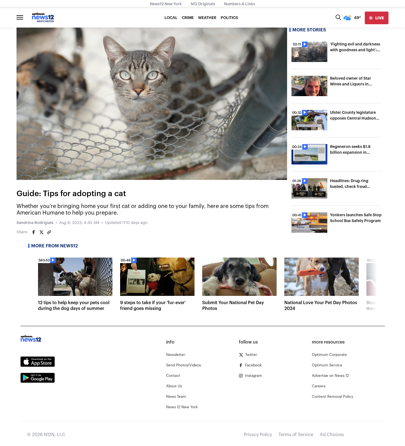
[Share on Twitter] (41, 232)
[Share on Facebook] (33, 232)
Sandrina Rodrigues (35, 223)
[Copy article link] (49, 232)
